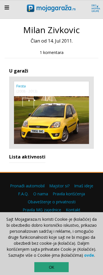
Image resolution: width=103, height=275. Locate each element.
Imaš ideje (83, 185)
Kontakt (73, 209)
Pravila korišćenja (69, 193)
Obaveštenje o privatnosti (52, 201)
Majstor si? (59, 185)
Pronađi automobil (27, 185)
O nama (40, 193)
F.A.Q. (23, 193)
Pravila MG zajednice (42, 209)
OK (51, 267)
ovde (89, 255)
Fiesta (21, 86)
